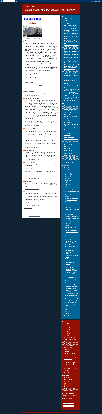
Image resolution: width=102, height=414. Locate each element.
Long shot (67, 225)
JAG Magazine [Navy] (69, 137)
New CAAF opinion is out (70, 288)
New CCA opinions (68, 365)
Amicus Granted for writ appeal (72, 205)
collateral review (67, 345)
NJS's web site (67, 148)
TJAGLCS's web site (68, 162)
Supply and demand (69, 282)
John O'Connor (28, 128)
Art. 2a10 (66, 327)
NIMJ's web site (67, 146)
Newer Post (25, 213)
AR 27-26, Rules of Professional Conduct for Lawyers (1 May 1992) (71, 42)
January (67, 313)
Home (41, 213)
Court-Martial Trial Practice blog (71, 127)
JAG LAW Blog (67, 135)
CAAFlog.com (67, 120)
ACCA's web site (67, 105)
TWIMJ (65, 370)
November (67, 175)
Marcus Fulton (68, 386)
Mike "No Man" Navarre (30, 98)
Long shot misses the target (71, 203)
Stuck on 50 (68, 244)
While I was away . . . (70, 307)
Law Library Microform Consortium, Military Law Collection (69, 80)
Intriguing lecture (69, 260)
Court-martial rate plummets (34, 41)
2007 (65, 171)
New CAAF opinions (68, 363)
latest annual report (45, 43)
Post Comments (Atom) (34, 216)
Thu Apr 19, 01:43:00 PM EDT (32, 178)
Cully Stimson (68, 377)
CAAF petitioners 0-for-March (71, 293)
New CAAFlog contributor (71, 234)
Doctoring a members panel (71, 298)
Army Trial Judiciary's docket (70, 116)
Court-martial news (68, 347)
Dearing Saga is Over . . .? (71, 275)
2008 (65, 169)
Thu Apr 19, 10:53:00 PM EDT (32, 205)
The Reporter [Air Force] (69, 157)
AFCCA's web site (68, 107)
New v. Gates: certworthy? (71, 250)
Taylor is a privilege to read (71, 286)
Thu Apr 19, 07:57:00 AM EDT (32, 159)
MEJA (65, 351)
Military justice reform (69, 357)
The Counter (68, 258)
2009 (65, 167)
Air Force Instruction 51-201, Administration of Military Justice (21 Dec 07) (71, 30)
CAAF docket (67, 331)
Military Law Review (68, 142)
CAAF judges (67, 335)
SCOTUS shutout (69, 196)
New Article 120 (67, 361)
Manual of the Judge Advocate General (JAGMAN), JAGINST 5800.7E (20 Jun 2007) (71, 94)
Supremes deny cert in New (71, 221)
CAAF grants (67, 333)
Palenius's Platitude (69, 214)
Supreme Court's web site (69, 155)
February (67, 311)
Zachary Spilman (69, 390)
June (66, 184)
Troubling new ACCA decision (71, 189)
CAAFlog (29, 7)
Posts (65, 403)
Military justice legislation (69, 355)
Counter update (68, 194)
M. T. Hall (67, 384)
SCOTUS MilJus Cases (69, 368)
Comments (67, 406)
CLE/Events (66, 343)
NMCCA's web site (68, 150)
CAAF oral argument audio (70, 337)
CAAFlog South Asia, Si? (71, 300)
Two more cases (69, 212)
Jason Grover (68, 381)
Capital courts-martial (68, 339)
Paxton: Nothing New (70, 202)
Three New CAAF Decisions (71, 216)
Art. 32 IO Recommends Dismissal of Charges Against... (70, 304)
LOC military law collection (70, 83)
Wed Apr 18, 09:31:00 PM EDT (32, 125)
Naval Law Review (68, 144)
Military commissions (68, 353)
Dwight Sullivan (29, 150)
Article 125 (66, 329)
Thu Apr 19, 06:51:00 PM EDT (32, 189)
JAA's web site (67, 133)
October (67, 176)
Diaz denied (67, 248)
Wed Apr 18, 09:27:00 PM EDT (32, 95)
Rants (65, 366)
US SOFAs (66, 372)
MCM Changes (68, 239)
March (66, 309)
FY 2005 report (51, 57)
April (66, 188)
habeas (65, 349)
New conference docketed (71, 284)
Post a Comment (28, 208)
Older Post (56, 213)
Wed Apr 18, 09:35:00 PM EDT (32, 147)
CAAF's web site (67, 118)
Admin (65, 323)
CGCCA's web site (68, 122)
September (68, 178)
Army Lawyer (67, 114)
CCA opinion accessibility (71, 281)
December (67, 173)
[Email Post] (44, 85)
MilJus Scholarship (68, 359)
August (67, 180)
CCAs (65, 341)
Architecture (66, 325)
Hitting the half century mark (71, 246)
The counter (67, 207)
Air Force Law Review (69, 112)
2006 (65, 315)
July (66, 182)
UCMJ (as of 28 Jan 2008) (70, 100)
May (66, 186)
